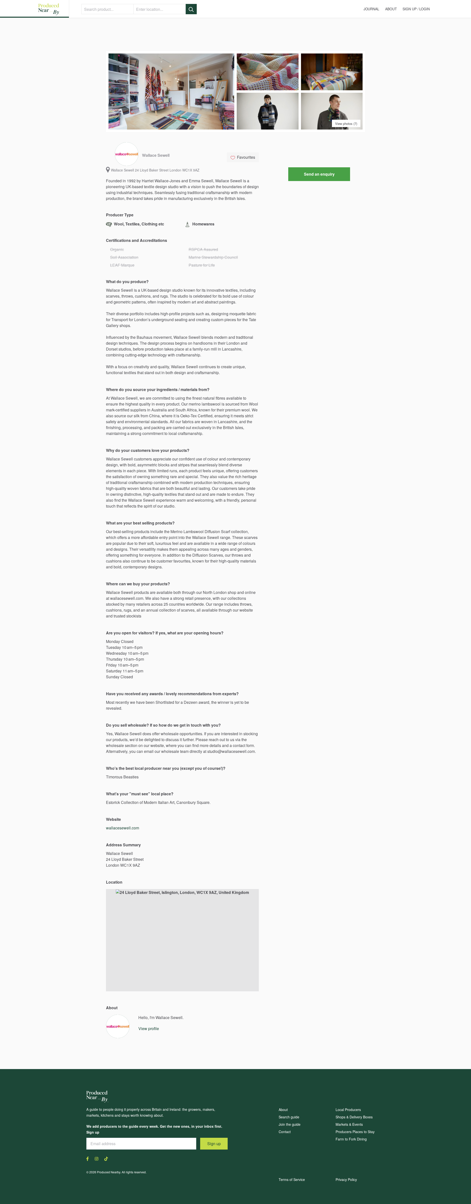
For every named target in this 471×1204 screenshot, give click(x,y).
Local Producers (348, 1109)
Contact (285, 1131)
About (283, 1109)
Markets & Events (349, 1124)
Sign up (214, 1143)
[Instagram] (96, 1158)
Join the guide (290, 1124)
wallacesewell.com (122, 828)
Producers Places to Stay (355, 1131)
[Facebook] (89, 1158)
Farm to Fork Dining (351, 1139)
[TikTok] (104, 1158)
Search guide (289, 1116)
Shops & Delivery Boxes (354, 1116)
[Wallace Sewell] (118, 1026)
